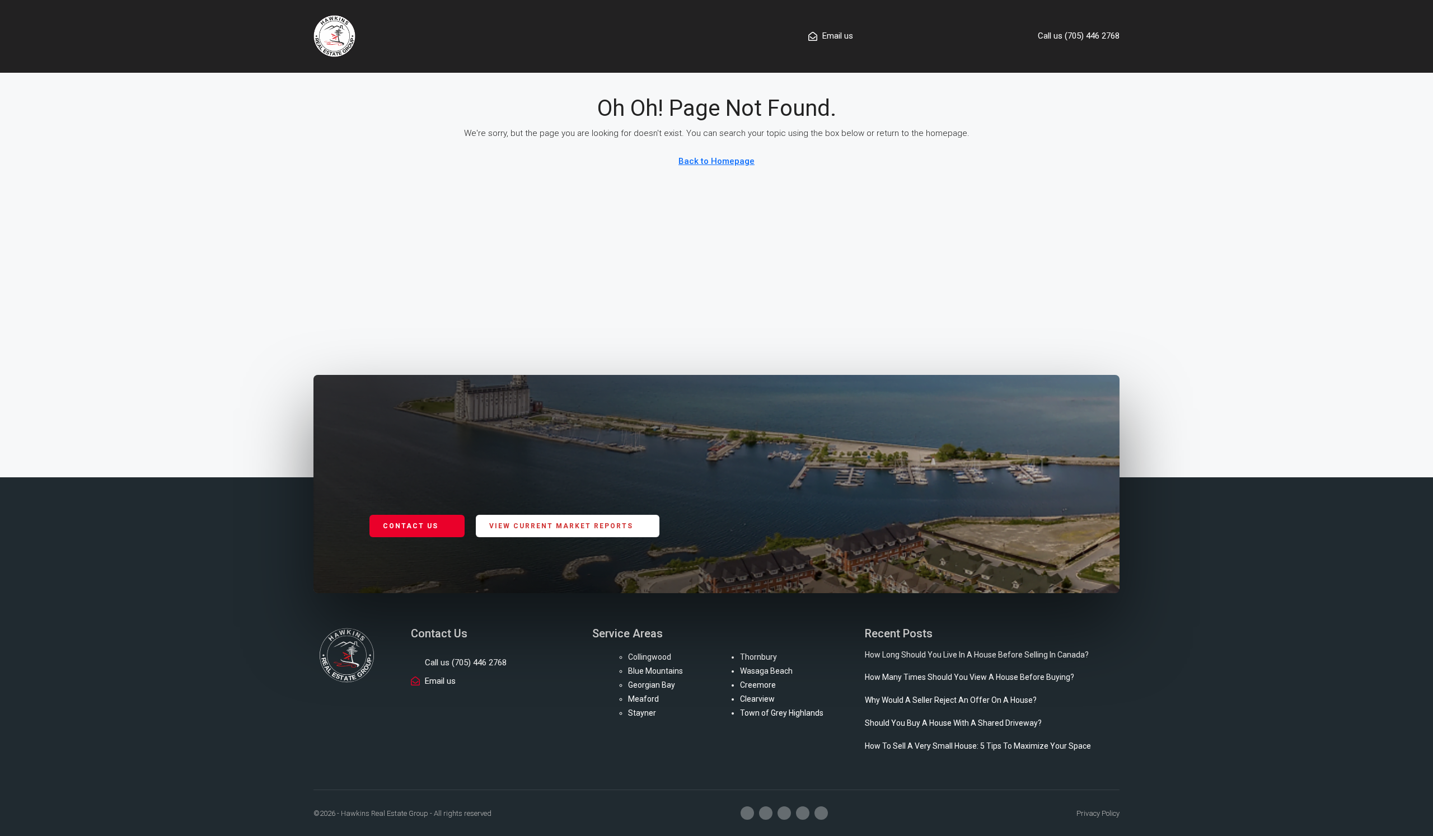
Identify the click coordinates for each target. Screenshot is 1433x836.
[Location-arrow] (821, 813)
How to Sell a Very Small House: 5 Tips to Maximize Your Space (978, 745)
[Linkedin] (802, 813)
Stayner (642, 712)
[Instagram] (765, 813)
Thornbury (758, 656)
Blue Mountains (655, 670)
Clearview (757, 698)
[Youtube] (784, 813)
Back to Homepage (716, 161)
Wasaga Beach (766, 670)
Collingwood (649, 656)
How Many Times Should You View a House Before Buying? (969, 677)
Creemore (758, 684)
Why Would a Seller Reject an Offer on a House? (951, 700)
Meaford (643, 698)
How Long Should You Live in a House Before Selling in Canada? (977, 654)
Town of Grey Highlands (781, 712)
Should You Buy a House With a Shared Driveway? (953, 722)
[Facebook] (747, 813)
